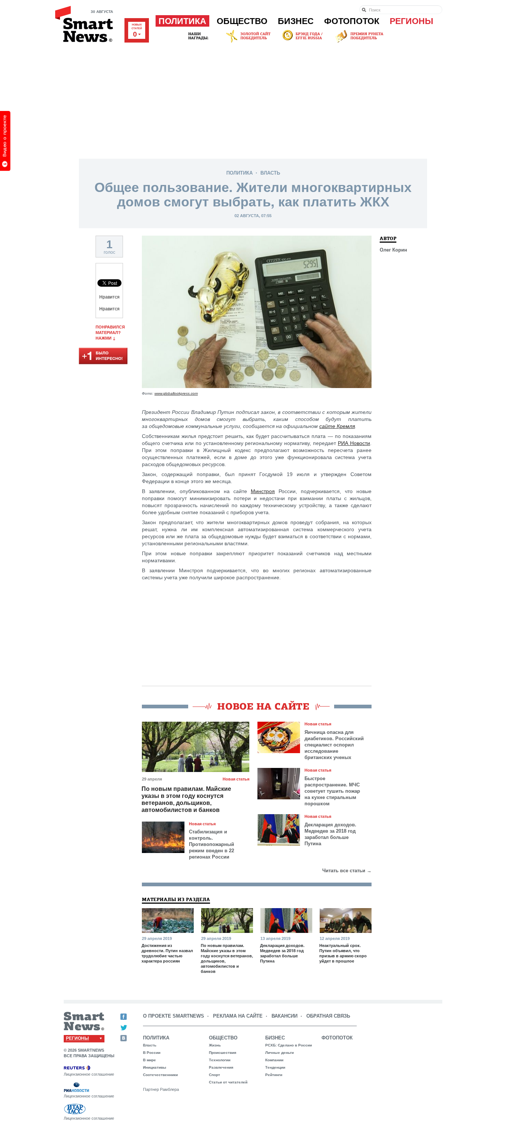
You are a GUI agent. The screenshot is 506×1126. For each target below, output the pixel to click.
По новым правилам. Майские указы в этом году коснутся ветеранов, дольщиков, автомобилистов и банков (186, 799)
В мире (149, 1060)
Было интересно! (103, 356)
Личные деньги (279, 1053)
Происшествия (222, 1053)
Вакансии (284, 1016)
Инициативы (154, 1067)
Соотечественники (160, 1075)
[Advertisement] (253, 99)
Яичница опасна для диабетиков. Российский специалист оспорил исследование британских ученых (334, 744)
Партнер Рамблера (161, 1089)
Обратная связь (328, 1016)
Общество (242, 21)
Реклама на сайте (238, 1016)
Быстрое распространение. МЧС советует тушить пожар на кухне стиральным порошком (332, 791)
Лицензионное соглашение (89, 1074)
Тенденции (275, 1067)
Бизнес (296, 21)
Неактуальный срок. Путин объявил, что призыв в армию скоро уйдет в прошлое (343, 953)
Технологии (219, 1060)
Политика (182, 21)
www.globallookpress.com (176, 393)
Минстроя (263, 491)
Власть (270, 173)
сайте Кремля (337, 426)
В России (151, 1053)
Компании (274, 1060)
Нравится (109, 297)
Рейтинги (273, 1075)
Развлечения (221, 1067)
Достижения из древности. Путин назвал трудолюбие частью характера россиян (167, 953)
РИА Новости (354, 443)
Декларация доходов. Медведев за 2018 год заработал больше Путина (330, 834)
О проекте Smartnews (173, 1016)
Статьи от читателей (228, 1082)
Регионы (411, 21)
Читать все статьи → (347, 870)
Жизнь (215, 1045)
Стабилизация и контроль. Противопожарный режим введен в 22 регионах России (211, 844)
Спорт (214, 1075)
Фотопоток (351, 21)
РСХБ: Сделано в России (288, 1045)
